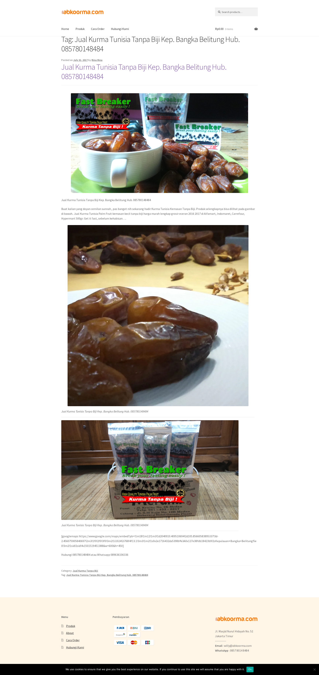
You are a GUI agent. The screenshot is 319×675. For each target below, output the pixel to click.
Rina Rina (97, 60)
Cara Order (97, 29)
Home (65, 29)
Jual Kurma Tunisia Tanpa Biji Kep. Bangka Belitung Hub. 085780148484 (144, 71)
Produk (80, 29)
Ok (250, 669)
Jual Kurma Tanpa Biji (85, 570)
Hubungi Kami (120, 29)
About (70, 633)
